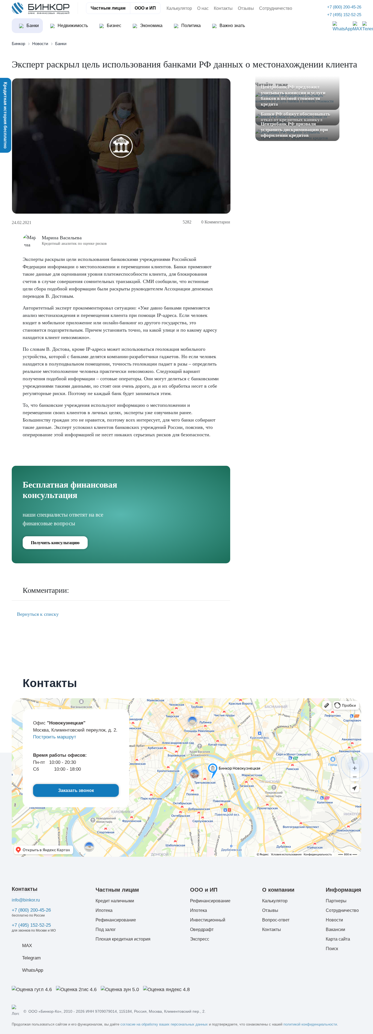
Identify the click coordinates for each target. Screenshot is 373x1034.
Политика (190, 25)
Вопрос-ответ (275, 920)
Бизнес (113, 25)
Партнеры (336, 901)
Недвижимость (72, 25)
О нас (203, 8)
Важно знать (231, 25)
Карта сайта (338, 939)
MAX (27, 945)
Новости (334, 920)
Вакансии (335, 929)
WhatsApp (32, 970)
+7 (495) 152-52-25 (31, 925)
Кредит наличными (115, 901)
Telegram (31, 958)
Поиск (332, 948)
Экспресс (199, 939)
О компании (278, 890)
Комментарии (215, 222)
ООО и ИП (145, 8)
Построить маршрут (54, 737)
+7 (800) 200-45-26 (31, 910)
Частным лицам (108, 8)
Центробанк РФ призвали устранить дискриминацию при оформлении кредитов (294, 129)
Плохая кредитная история (123, 939)
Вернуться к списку (37, 614)
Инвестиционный (207, 920)
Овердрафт (202, 929)
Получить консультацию (55, 542)
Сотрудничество (275, 8)
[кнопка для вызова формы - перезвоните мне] (355, 764)
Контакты (223, 8)
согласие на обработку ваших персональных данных (164, 1024)
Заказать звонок (76, 790)
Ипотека (104, 910)
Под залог (106, 929)
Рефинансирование (116, 920)
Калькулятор (179, 8)
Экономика (150, 25)
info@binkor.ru (26, 900)
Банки (32, 25)
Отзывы (246, 8)
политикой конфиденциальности (310, 1024)
